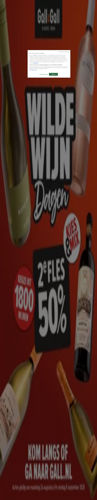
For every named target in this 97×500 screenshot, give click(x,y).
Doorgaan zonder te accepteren (64, 51)
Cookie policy (35, 63)
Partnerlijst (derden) (33, 70)
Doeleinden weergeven (43, 74)
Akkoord (53, 74)
